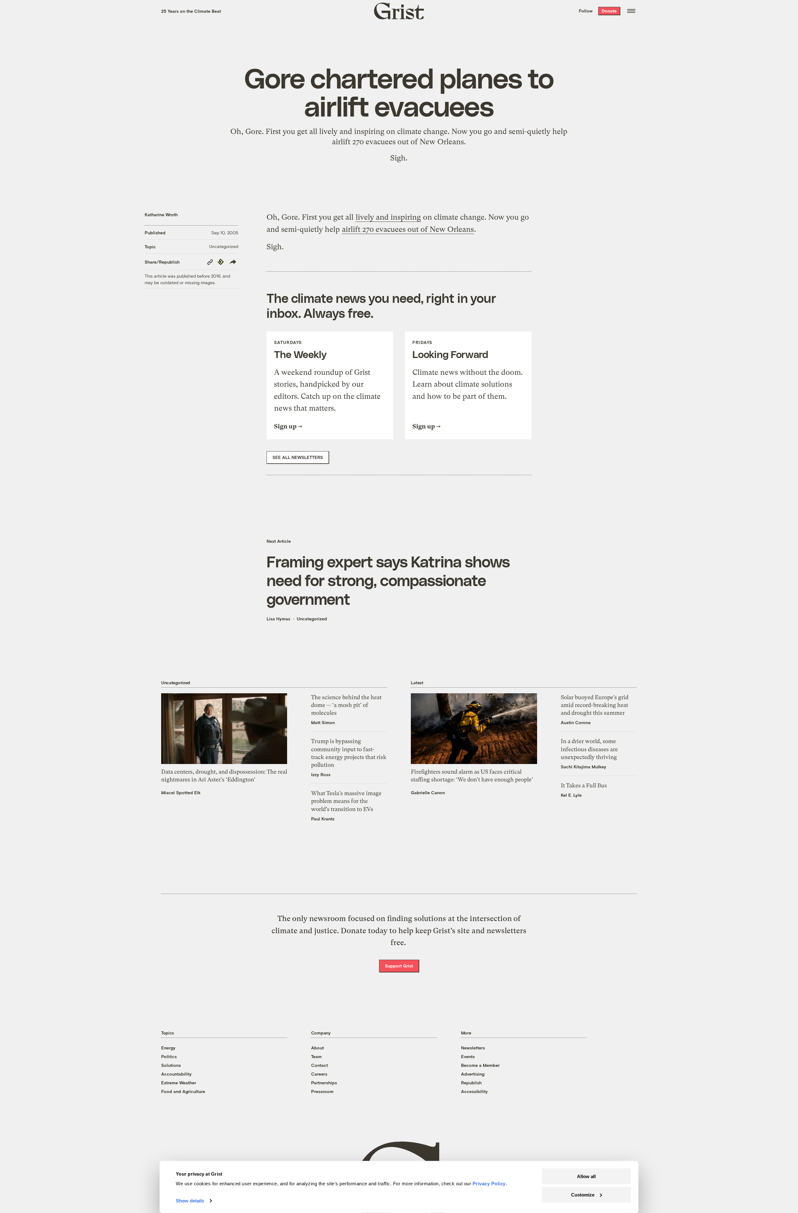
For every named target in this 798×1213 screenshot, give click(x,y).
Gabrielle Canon (428, 792)
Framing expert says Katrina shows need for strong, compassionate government (388, 580)
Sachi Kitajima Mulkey (583, 766)
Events (468, 1056)
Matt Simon (323, 722)
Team (316, 1056)
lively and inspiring (351, 131)
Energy (168, 1047)
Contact (319, 1065)
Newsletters (473, 1047)
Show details (190, 1200)
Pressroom (322, 1091)
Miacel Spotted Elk (181, 792)
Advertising (472, 1074)
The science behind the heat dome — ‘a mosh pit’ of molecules (346, 705)
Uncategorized (223, 246)
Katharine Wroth (161, 214)
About (317, 1047)
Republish (471, 1082)
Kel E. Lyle (571, 795)
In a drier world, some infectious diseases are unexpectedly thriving (589, 749)
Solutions (171, 1065)
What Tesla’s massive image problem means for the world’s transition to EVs (346, 801)
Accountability (176, 1074)
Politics (169, 1056)
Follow (586, 10)
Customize (582, 1194)
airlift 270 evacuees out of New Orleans (398, 141)
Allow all (586, 1176)
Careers (319, 1074)
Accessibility (474, 1091)
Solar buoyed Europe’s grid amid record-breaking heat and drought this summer (594, 705)
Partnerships (324, 1082)
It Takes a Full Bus (584, 785)
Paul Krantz (322, 818)
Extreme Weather (178, 1082)
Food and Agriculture (183, 1091)
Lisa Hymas (278, 618)
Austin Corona (576, 722)
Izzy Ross (320, 774)
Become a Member (480, 1065)
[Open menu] (631, 10)
